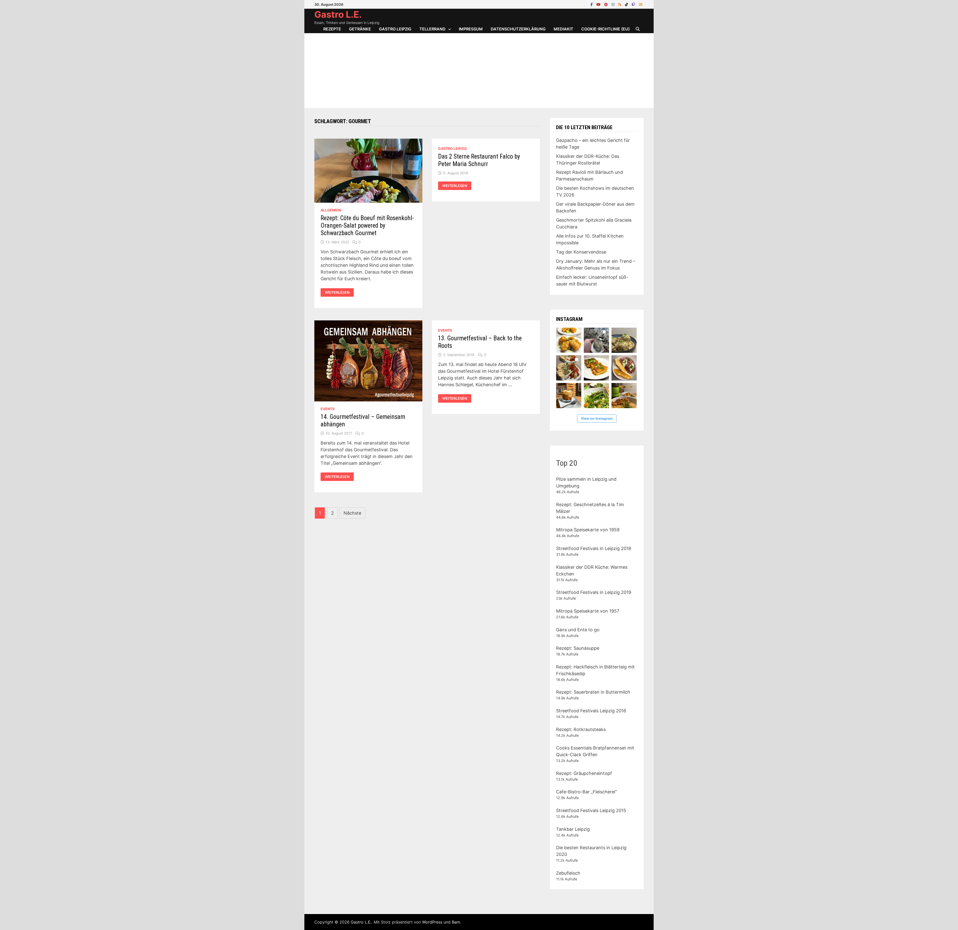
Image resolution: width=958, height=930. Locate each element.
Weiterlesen (338, 292)
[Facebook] (592, 4)
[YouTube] (599, 4)
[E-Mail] (641, 4)
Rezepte (332, 28)
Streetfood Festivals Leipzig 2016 (591, 710)
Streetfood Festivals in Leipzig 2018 (593, 548)
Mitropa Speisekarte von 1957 (587, 611)
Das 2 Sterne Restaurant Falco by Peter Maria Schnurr (479, 160)
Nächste (352, 513)
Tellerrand (432, 28)
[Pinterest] (606, 4)
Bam (456, 922)
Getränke (360, 28)
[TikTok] (627, 4)
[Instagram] (613, 4)
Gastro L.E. (338, 14)
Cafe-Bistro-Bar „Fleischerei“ (586, 791)
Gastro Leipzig (395, 28)
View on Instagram (596, 418)
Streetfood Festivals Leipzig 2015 (591, 810)
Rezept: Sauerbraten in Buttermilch (593, 692)
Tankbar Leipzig (573, 829)
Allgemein (331, 210)
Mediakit (563, 28)
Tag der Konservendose (581, 252)
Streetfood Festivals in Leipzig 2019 (593, 592)
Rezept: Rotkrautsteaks (581, 729)
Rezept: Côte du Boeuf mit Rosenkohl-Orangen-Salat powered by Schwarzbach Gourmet (367, 225)
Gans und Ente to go (577, 629)
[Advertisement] (479, 70)
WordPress (432, 922)
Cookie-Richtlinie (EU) (605, 28)
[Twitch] (634, 4)
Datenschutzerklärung (518, 28)
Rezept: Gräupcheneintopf (584, 773)
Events (328, 409)
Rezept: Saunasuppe (577, 648)
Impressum (471, 28)
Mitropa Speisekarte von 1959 (587, 529)
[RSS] (620, 4)
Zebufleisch (568, 873)
